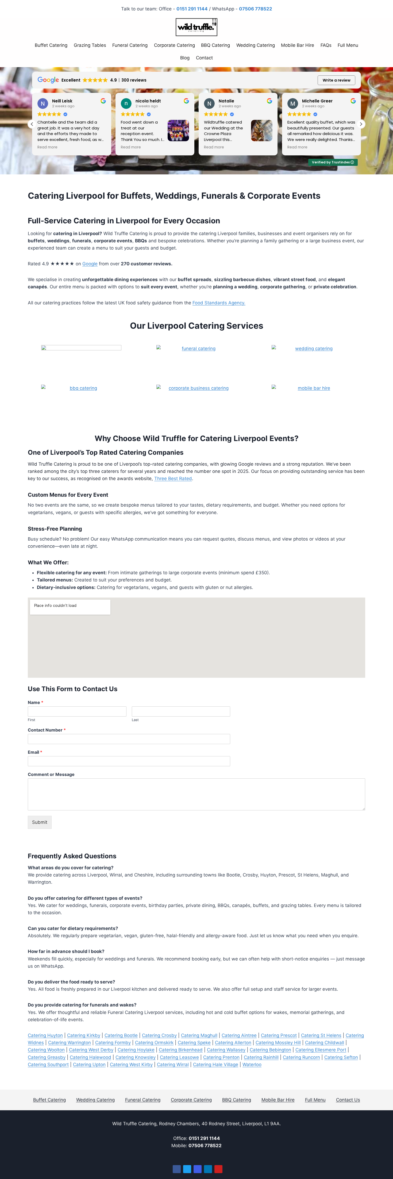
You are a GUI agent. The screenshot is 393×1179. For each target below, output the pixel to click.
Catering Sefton (341, 1057)
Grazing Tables (90, 45)
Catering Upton (89, 1064)
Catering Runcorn (301, 1057)
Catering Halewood (90, 1057)
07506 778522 (205, 1145)
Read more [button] (47, 147)
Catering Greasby (47, 1057)
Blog (185, 57)
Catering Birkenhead (181, 1049)
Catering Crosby (159, 1035)
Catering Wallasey (226, 1049)
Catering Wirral (173, 1064)
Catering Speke (194, 1042)
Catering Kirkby (83, 1035)
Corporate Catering (174, 45)
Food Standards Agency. (218, 302)
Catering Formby (113, 1042)
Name (35, 702)
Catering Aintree (239, 1035)
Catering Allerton (233, 1042)
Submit (39, 822)
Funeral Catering (130, 45)
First (31, 720)
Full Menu (348, 45)
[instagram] (198, 1169)
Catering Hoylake (136, 1049)
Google (90, 263)
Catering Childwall (324, 1042)
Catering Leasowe (179, 1057)
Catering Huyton (45, 1035)
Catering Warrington (69, 1042)
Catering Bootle (121, 1035)
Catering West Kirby (131, 1064)
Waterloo (251, 1064)
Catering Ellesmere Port (320, 1049)
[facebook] (177, 1169)
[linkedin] (208, 1169)
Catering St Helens (321, 1035)
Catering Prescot (279, 1035)
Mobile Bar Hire (297, 45)
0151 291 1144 (204, 1138)
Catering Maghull (199, 1035)
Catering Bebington (270, 1049)
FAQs (326, 45)
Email (35, 752)
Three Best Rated (173, 478)
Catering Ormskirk (154, 1042)
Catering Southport (48, 1064)
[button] (361, 124)
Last (135, 720)
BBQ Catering (215, 45)
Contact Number (47, 730)
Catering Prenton (221, 1057)
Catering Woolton (46, 1049)
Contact (204, 57)
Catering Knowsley (135, 1057)
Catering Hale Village (215, 1064)
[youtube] (218, 1169)
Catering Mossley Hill (278, 1042)
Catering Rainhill (261, 1057)
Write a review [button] (336, 80)
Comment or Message (51, 774)
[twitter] (187, 1169)
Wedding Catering (255, 45)
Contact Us (348, 1100)
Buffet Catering (51, 45)
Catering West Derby (91, 1049)
